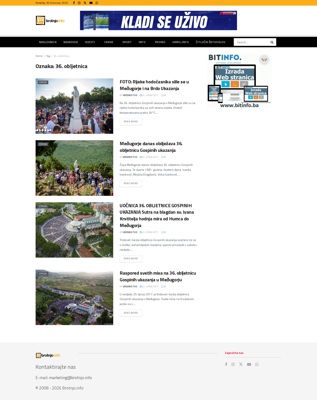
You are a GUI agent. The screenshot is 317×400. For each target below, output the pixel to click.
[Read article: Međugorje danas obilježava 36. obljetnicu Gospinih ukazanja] (74, 168)
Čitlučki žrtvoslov (210, 42)
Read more (133, 121)
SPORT (127, 42)
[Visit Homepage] (50, 20)
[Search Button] (272, 42)
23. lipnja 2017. (150, 232)
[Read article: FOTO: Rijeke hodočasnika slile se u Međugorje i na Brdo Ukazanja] (74, 106)
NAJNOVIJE (70, 42)
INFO (142, 42)
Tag (48, 56)
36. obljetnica (61, 56)
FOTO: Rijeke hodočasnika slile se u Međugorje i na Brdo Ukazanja (154, 85)
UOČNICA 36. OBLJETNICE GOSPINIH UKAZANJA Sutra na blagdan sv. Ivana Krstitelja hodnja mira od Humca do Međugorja (157, 215)
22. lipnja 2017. (150, 286)
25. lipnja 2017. (150, 95)
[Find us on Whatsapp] (97, 3)
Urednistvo (130, 95)
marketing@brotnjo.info (70, 377)
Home (39, 56)
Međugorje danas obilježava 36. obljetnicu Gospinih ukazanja (151, 147)
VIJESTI (90, 42)
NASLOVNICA (47, 42)
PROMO (160, 42)
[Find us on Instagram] (79, 3)
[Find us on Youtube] (91, 3)
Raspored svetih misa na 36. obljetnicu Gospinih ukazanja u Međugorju (158, 276)
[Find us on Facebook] (74, 3)
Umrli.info (180, 42)
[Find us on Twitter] (84, 3)
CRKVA (108, 42)
